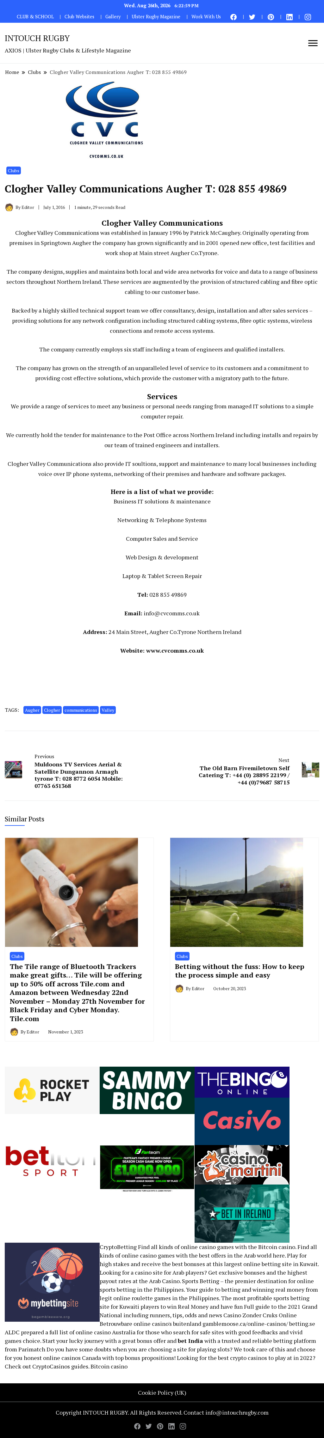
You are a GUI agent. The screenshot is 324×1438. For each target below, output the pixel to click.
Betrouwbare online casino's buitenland (150, 1323)
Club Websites (79, 17)
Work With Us (206, 17)
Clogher (52, 710)
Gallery (113, 17)
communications (81, 710)
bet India (190, 1340)
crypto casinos (248, 1358)
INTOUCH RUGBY (37, 38)
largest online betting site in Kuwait (271, 1264)
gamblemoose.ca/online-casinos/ (245, 1323)
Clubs (13, 171)
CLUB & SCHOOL (35, 17)
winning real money (278, 1289)
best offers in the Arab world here (242, 1255)
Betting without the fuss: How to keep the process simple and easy (239, 971)
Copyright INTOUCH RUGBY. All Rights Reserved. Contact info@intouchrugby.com (162, 1412)
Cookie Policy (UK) (162, 1392)
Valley (108, 710)
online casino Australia (105, 1332)
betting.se (302, 1323)
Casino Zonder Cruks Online (260, 1315)
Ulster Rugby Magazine (156, 17)
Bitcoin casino (276, 1247)
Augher (32, 710)
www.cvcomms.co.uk (175, 650)
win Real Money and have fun (205, 1306)
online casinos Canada (72, 1358)
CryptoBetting (118, 1247)
